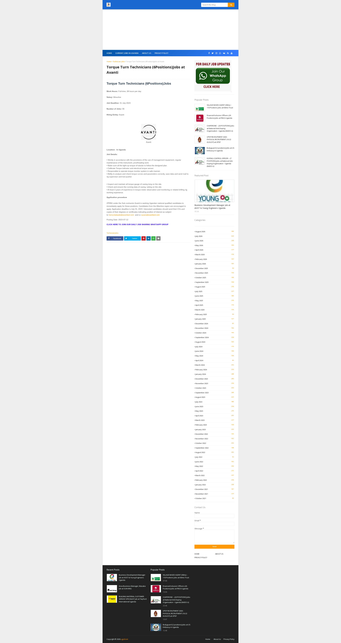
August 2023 (214, 397)
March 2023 (214, 420)
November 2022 (214, 438)
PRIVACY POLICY (200, 557)
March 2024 (214, 365)
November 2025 (214, 273)
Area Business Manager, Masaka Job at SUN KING (132, 587)
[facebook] (209, 53)
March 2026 (214, 254)
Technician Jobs (119, 61)
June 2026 (214, 240)
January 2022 (214, 484)
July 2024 (214, 346)
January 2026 (214, 263)
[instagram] (216, 53)
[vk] (224, 53)
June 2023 (214, 406)
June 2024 (214, 351)
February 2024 (214, 369)
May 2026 (214, 245)
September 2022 (214, 448)
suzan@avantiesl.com (150, 215)
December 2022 (214, 434)
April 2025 (214, 305)
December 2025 (214, 268)
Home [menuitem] (109, 53)
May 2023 (214, 411)
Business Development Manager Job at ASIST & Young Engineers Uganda (212, 206)
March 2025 (214, 310)
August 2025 (214, 287)
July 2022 (214, 457)
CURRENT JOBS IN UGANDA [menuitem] (127, 53)
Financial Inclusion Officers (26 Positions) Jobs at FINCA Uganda (219, 116)
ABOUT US (219, 554)
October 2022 (214, 443)
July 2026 (214, 236)
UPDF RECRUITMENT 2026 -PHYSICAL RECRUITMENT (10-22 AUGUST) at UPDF (219, 139)
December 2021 (214, 489)
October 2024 (214, 333)
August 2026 (214, 231)
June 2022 (214, 461)
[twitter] (212, 53)
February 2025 (214, 314)
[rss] (227, 53)
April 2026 (214, 250)
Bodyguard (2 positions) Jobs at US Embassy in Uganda (220, 149)
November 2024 (214, 328)
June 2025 (214, 296)
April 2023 (214, 415)
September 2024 (214, 337)
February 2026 (214, 259)
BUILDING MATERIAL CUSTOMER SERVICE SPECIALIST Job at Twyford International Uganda (133, 599)
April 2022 (214, 471)
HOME (196, 554)
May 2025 (214, 300)
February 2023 (214, 425)
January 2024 (214, 374)
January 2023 (214, 429)
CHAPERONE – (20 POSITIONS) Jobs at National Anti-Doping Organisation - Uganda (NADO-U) (220, 128)
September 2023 (214, 392)
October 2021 (214, 498)
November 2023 (214, 383)
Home (109, 61)
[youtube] (231, 53)
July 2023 (214, 402)
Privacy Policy (229, 639)
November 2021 (214, 494)
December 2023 (214, 379)
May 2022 (214, 466)
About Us (217, 639)
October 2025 (214, 277)
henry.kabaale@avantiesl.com (121, 215)
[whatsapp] (220, 53)
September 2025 (214, 282)
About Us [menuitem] (146, 53)
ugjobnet (124, 639)
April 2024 (214, 360)
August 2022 (214, 452)
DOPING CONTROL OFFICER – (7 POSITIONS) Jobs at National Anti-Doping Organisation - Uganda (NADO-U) (220, 162)
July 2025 (214, 291)
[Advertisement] (170, 30)
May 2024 (214, 356)
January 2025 (214, 319)
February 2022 (214, 480)
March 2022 (214, 475)
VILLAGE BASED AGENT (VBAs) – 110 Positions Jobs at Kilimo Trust (220, 106)
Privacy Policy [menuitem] (162, 53)
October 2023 (214, 388)
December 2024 (214, 323)
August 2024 (214, 342)
